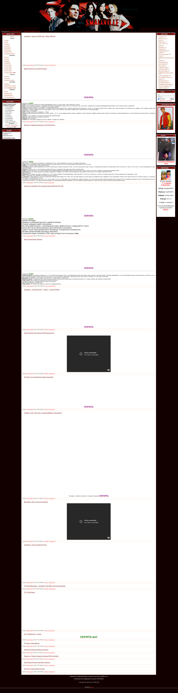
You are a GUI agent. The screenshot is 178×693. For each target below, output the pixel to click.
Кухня (160, 56)
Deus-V (46, 65)
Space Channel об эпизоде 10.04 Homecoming (39, 333)
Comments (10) (52, 65)
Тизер (160, 40)
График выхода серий (10, 85)
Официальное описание (165, 84)
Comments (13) (52, 286)
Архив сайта (7, 47)
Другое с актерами (163, 54)
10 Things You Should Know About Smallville (38, 377)
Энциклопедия (8, 51)
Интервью (6, 44)
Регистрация (169, 100)
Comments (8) (52, 373)
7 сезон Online (8, 66)
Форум (6, 91)
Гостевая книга (8, 93)
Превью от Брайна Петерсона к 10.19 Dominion (39, 125)
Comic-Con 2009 (163, 69)
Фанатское (161, 49)
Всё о (10, 87)
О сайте (6, 40)
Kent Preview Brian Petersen (33, 239)
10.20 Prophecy (9, 120)
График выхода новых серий (166, 57)
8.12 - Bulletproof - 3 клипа (32, 634)
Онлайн (161, 52)
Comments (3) (52, 121)
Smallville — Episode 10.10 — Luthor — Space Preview (41, 289)
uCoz (92, 687)
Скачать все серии (9, 80)
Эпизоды (161, 60)
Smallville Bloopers (163, 50)
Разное (160, 79)
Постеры (6, 59)
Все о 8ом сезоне (163, 71)
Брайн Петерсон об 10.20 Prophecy (35, 69)
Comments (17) (52, 235)
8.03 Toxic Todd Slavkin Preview (34, 669)
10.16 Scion (8, 113)
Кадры (160, 45)
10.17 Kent (8, 115)
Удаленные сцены (163, 67)
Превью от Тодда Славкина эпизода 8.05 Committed (41, 656)
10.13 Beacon (8, 108)
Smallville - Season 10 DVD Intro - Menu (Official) (39, 36)
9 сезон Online (8, 70)
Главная (26, 31)
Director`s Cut (162, 38)
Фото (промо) (162, 64)
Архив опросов (14, 125)
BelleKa (46, 373)
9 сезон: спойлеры (163, 75)
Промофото (7, 63)
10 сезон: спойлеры (164, 86)
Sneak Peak (162, 42)
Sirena (46, 630)
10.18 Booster (8, 116)
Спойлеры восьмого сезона (166, 72)
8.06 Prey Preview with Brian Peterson (36, 650)
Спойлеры (7, 84)
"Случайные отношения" (166, 184)
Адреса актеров (163, 62)
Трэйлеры (6, 61)
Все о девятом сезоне (164, 77)
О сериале (7, 46)
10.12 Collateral (9, 107)
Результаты (7, 125)
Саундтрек (7, 78)
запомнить (162, 98)
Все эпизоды (162, 65)
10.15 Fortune (8, 112)
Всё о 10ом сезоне (163, 82)
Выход (38, 31)
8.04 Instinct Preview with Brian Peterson (37, 662)
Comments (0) (52, 652)
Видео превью (30, 65)
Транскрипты (7, 49)
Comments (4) (51, 182)
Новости (12, 36)
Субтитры (6, 76)
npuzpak (46, 541)
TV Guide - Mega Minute (31, 643)
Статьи (6, 42)
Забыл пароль (163, 100)
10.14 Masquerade (10, 110)
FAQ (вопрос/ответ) (9, 97)
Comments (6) (52, 582)
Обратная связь (8, 95)
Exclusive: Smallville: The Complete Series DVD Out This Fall (43, 186)
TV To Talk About (29, 592)
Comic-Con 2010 (163, 87)
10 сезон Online (8, 72)
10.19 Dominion (9, 118)
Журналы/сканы (163, 80)
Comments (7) (52, 329)
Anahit (46, 182)
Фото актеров (7, 65)
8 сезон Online (8, 68)
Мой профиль (32, 31)
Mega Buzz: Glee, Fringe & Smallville (36, 502)
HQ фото (6, 57)
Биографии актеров (9, 53)
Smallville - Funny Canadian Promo (35, 545)
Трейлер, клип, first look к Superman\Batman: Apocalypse (43, 413)
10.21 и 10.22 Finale (10, 121)
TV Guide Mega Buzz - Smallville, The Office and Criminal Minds (44, 586)
